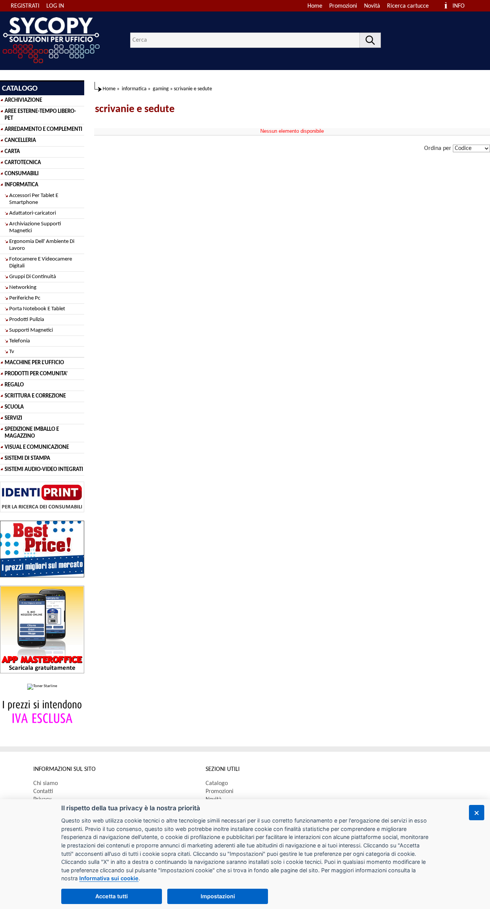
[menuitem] (411, 6)
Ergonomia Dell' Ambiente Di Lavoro (41, 245)
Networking (22, 287)
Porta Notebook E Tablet (37, 309)
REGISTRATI (25, 6)
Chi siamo (45, 783)
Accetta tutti (111, 896)
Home (314, 6)
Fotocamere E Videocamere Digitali (40, 262)
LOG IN (55, 6)
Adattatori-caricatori (32, 213)
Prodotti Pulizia (26, 320)
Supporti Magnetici (31, 330)
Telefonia (19, 341)
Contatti (43, 791)
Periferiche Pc (24, 298)
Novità (372, 6)
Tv (11, 352)
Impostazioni (218, 896)
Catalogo (217, 783)
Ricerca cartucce (408, 6)
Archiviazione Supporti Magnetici (35, 227)
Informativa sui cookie (109, 878)
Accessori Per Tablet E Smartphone (33, 199)
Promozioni (343, 6)
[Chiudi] (476, 812)
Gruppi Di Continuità (32, 277)
